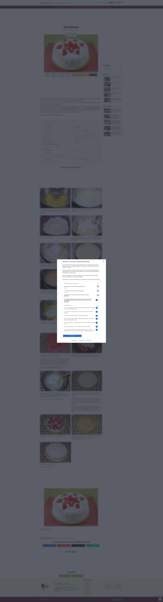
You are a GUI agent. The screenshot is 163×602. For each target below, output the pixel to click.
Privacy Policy (88, 340)
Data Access (81, 340)
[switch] (97, 286)
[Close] (103, 262)
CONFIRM (72, 335)
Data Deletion (74, 340)
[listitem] (81, 283)
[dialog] (81, 301)
